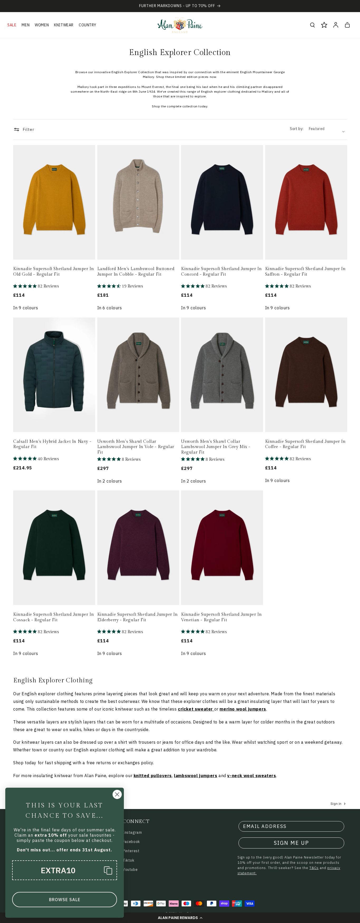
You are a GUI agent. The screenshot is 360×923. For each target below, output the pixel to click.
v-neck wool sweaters (251, 775)
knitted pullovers (153, 775)
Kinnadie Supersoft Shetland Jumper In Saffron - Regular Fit (305, 271)
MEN (26, 25)
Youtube (130, 869)
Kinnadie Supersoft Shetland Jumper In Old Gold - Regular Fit (53, 271)
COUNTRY (87, 25)
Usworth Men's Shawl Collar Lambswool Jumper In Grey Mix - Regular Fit (215, 447)
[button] (180, 917)
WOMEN (42, 25)
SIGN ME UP (291, 842)
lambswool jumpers (195, 775)
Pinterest (131, 850)
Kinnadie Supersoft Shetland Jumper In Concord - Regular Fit (221, 271)
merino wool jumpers (243, 709)
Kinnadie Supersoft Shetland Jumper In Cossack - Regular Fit (53, 617)
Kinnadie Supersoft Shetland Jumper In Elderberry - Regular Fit (137, 617)
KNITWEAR (64, 25)
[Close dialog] (117, 794)
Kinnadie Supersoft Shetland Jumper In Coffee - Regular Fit (305, 444)
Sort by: (296, 128)
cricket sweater (195, 709)
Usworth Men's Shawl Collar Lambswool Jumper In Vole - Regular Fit (135, 447)
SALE (11, 25)
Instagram (132, 832)
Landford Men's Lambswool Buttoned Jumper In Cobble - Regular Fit (136, 271)
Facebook (131, 841)
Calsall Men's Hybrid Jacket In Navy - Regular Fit (52, 444)
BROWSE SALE (64, 899)
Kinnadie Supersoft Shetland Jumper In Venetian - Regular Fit (221, 617)
